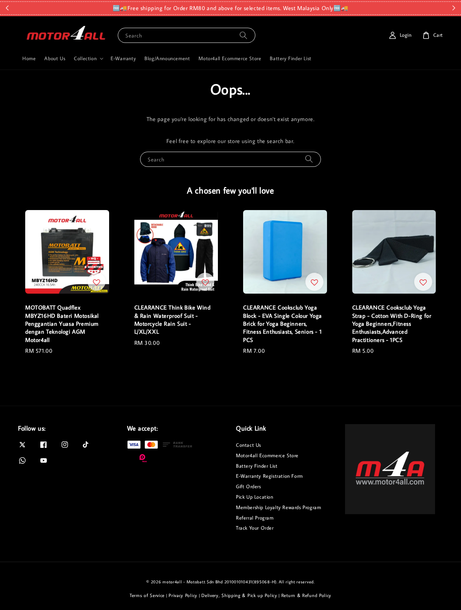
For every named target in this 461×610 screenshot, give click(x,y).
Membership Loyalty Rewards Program (278, 507)
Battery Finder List (290, 58)
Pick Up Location (254, 497)
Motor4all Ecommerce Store (229, 58)
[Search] (243, 35)
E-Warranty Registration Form (269, 476)
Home (29, 58)
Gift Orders (248, 486)
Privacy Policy (183, 595)
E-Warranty (123, 58)
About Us (54, 58)
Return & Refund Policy (306, 595)
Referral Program (255, 518)
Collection (85, 58)
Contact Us (248, 445)
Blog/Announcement (167, 58)
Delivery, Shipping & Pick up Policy (239, 595)
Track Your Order (255, 528)
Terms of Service (147, 595)
